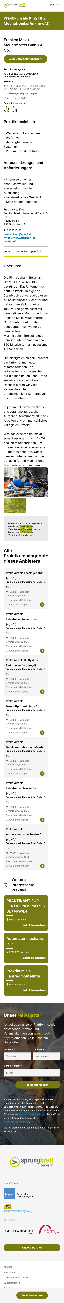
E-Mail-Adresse (13, 1065)
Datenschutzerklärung (16, 1121)
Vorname (9, 1049)
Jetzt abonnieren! (37, 1084)
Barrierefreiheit (12, 1283)
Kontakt (8, 1266)
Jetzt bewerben (32, 1295)
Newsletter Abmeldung (32, 1114)
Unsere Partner (32, 1247)
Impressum (9, 1272)
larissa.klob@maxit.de (18, 234)
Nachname (39, 1049)
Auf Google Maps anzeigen (22, 93)
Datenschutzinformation (16, 1277)
